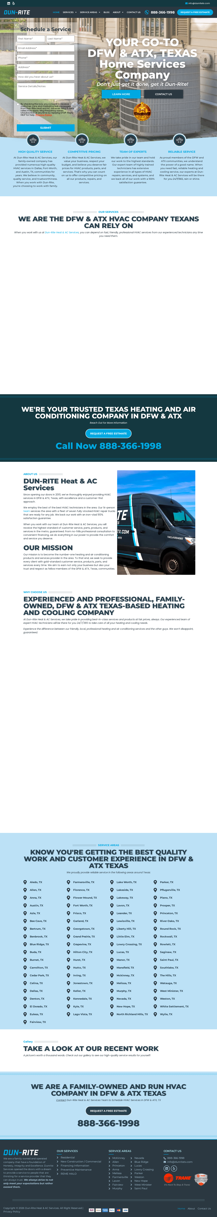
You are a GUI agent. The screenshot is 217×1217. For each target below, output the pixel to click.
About (116, 12)
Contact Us (134, 12)
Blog (107, 12)
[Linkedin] (8, 3)
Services (68, 12)
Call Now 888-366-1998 (109, 446)
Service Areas (88, 12)
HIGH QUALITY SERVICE (35, 151)
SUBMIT (45, 127)
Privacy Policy (44, 115)
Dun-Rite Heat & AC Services (62, 232)
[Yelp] (13, 3)
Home (56, 12)
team (27, 511)
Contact (61, 1100)
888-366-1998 (108, 1123)
